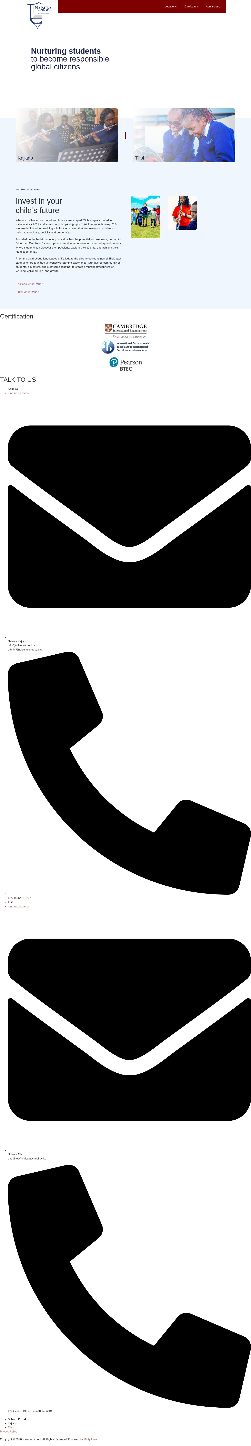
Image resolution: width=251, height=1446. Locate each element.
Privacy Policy (8, 1431)
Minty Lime (90, 1439)
